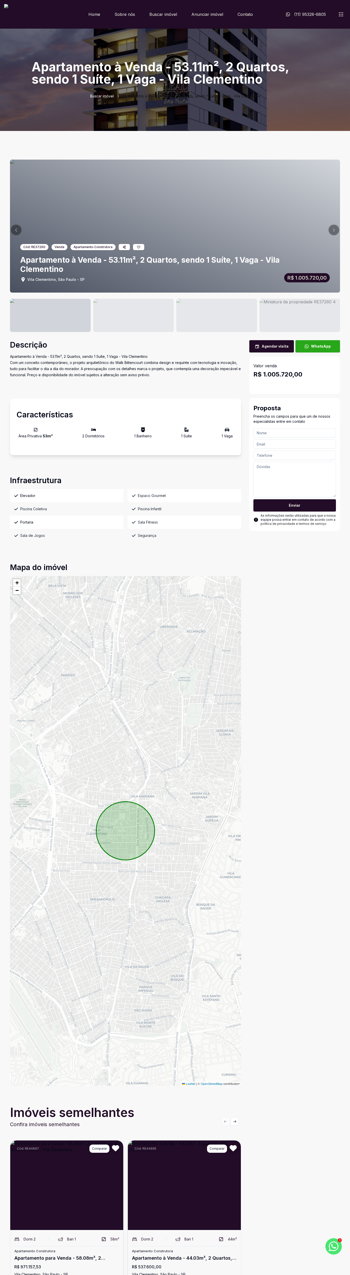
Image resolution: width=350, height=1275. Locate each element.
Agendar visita (275, 346)
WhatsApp (321, 346)
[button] (16, 230)
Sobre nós (125, 14)
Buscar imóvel (163, 14)
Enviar (294, 505)
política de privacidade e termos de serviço (293, 524)
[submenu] (341, 14)
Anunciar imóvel (207, 14)
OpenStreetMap (212, 1083)
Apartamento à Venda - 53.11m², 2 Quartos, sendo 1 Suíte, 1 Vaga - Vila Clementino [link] (191, 96)
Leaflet (190, 1083)
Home (94, 14)
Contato (245, 14)
